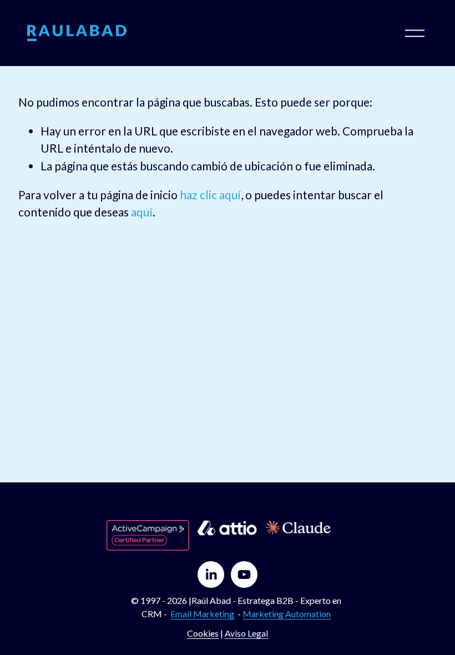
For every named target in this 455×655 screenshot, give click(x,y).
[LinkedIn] (211, 574)
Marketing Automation (286, 613)
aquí (142, 212)
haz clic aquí (210, 194)
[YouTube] (244, 574)
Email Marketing (202, 613)
